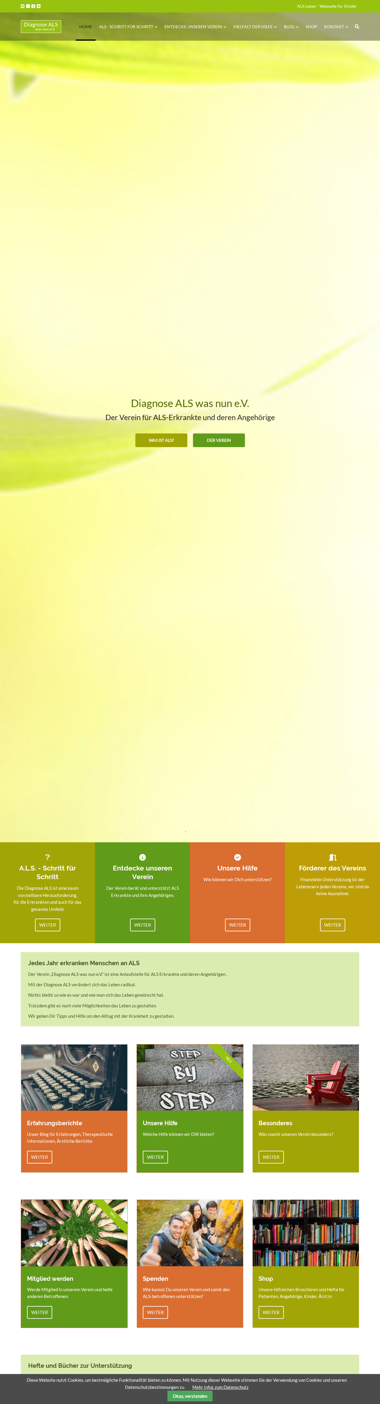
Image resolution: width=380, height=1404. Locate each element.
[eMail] (23, 6)
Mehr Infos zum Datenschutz (220, 1387)
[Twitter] (39, 6)
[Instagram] (28, 6)
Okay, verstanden (190, 1396)
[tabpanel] (190, 421)
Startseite (41, 26)
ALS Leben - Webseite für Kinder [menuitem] (327, 6)
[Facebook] (33, 6)
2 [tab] (194, 832)
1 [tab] (186, 832)
